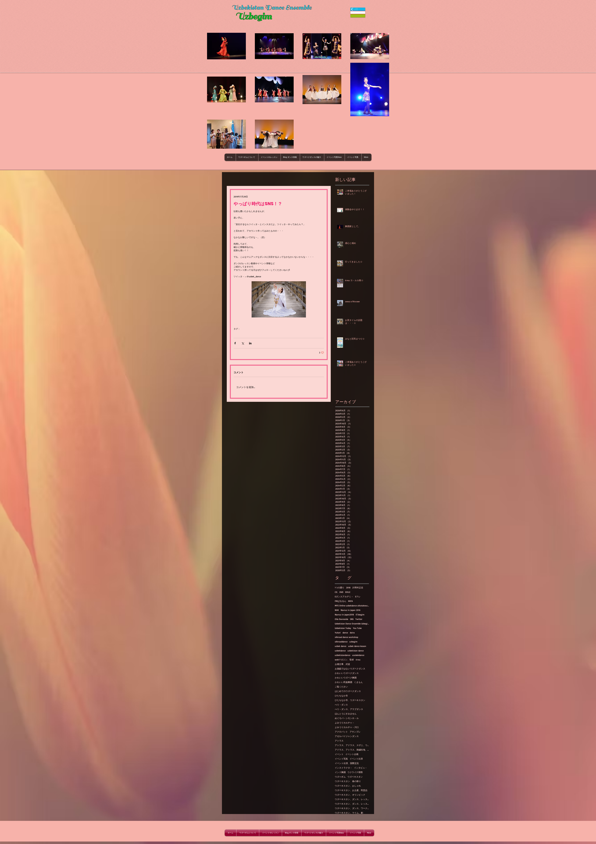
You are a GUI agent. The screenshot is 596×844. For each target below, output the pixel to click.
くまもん (358, 682)
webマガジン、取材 (344, 659)
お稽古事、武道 (342, 664)
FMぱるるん (340, 601)
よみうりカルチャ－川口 (347, 727)
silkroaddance (341, 641)
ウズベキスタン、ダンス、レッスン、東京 (352, 803)
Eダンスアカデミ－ (344, 596)
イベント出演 (356, 758)
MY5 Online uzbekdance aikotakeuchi (352, 605)
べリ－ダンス (341, 704)
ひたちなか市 (341, 695)
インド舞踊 (340, 772)
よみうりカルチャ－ (344, 722)
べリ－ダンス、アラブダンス (349, 709)
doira (352, 632)
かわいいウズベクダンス (347, 673)
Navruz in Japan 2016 (350, 610)
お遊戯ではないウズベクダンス (350, 668)
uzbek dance (340, 646)
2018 (348, 587)
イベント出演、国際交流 (347, 763)
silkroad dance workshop (346, 637)
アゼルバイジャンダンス (347, 736)
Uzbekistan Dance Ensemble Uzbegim (352, 623)
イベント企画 (351, 754)
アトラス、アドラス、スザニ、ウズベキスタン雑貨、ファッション (352, 745)
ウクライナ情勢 (355, 772)
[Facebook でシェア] (235, 343)
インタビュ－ (360, 767)
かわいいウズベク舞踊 (346, 677)
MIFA (350, 601)
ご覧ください (341, 686)
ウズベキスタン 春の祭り (348, 781)
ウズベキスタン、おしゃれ (348, 785)
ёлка (358, 659)
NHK (337, 610)
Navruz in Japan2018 (344, 614)
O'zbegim (360, 614)
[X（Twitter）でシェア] (242, 343)
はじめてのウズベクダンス (348, 691)
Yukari (338, 632)
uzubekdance (358, 655)
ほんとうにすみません (346, 713)
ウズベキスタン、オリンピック (350, 794)
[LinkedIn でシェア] (250, 343)
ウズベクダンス (241, 333)
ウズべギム (340, 776)
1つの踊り (339, 587)
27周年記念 (357, 587)
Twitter (259, 333)
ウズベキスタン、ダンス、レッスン (352, 799)
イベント (339, 754)
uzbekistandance (342, 655)
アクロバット (341, 731)
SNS (252, 333)
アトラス (339, 740)
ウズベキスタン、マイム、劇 (349, 812)
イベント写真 (341, 758)
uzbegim (353, 641)
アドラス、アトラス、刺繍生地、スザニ (352, 749)
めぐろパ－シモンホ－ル (347, 718)
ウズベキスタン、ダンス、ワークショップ (352, 808)
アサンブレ (355, 731)
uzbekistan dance (356, 650)
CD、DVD (339, 592)
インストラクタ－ (343, 767)
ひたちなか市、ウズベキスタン (350, 700)
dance (345, 632)
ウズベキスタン (355, 776)
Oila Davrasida (341, 619)
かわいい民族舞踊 (343, 682)
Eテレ (358, 596)
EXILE (347, 592)
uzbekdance (340, 650)
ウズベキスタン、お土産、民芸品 (351, 790)
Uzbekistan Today (343, 628)
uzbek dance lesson (357, 646)
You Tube (357, 628)
